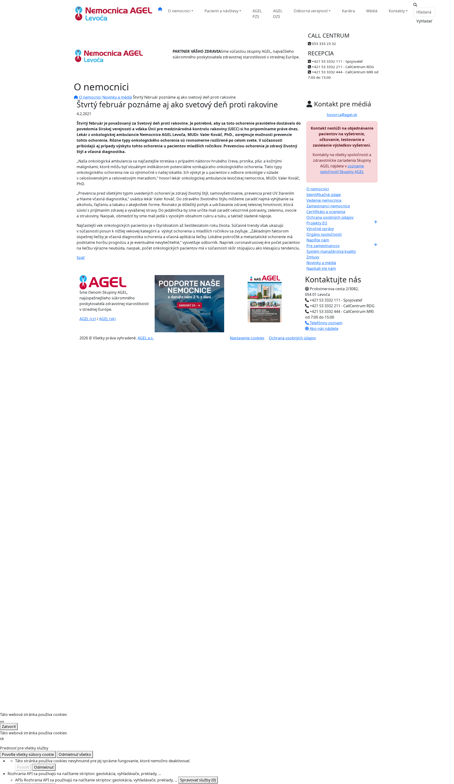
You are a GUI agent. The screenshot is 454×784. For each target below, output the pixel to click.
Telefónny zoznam (325, 322)
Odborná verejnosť (311, 10)
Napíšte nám (317, 240)
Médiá (371, 10)
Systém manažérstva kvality (331, 251)
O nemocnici (179, 10)
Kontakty (397, 10)
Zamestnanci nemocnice (328, 206)
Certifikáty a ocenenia (325, 211)
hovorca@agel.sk (342, 114)
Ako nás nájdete (323, 328)
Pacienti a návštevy (221, 10)
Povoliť (23, 767)
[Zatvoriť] (2, 721)
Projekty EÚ (316, 223)
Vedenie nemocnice (323, 200)
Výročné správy (320, 228)
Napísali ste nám (321, 268)
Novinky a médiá (117, 97)
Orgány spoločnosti (324, 234)
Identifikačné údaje (323, 194)
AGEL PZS (257, 13)
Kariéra (348, 10)
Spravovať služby (198, 780)
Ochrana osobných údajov (330, 217)
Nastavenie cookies (247, 338)
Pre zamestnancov (323, 245)
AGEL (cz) (87, 318)
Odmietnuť (44, 767)
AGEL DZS (277, 13)
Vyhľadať (424, 21)
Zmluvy (312, 257)
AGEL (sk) (107, 318)
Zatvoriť (9, 726)
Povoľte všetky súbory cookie (28, 754)
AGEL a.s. (146, 338)
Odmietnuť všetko (75, 754)
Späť (81, 257)
